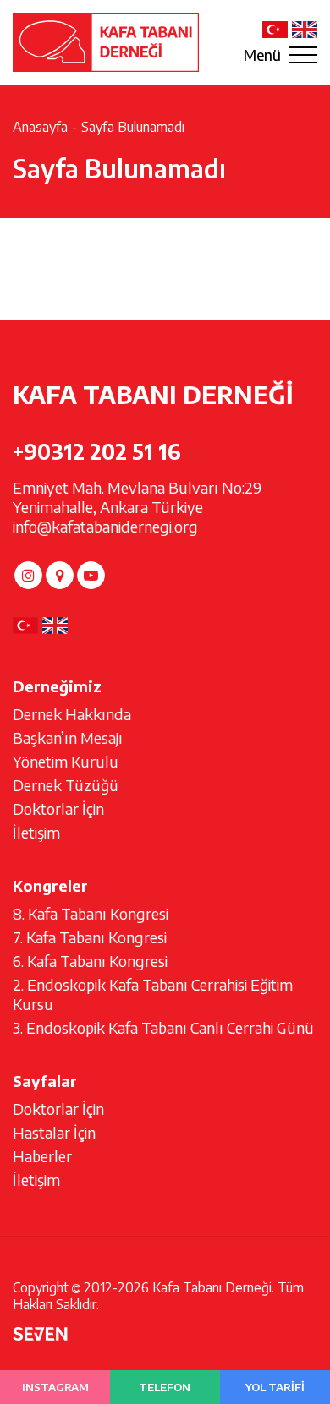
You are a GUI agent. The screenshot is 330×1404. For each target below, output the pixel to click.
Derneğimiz (57, 686)
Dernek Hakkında (72, 714)
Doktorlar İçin (58, 808)
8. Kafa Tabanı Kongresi (90, 913)
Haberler (42, 1156)
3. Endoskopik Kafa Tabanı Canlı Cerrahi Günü (163, 1027)
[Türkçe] (275, 29)
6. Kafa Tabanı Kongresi (90, 960)
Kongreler (50, 885)
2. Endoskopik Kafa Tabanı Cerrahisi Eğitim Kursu (153, 994)
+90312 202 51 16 (97, 451)
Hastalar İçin (54, 1132)
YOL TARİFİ (275, 1387)
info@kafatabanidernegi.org (105, 526)
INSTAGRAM (55, 1387)
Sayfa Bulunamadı (132, 126)
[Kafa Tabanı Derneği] (106, 42)
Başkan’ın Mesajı (68, 737)
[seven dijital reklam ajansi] (40, 1335)
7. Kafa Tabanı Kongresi (90, 937)
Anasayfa (40, 126)
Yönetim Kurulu (65, 761)
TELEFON (164, 1387)
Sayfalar (45, 1080)
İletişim (36, 832)
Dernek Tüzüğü (65, 785)
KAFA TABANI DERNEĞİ (153, 394)
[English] (304, 29)
